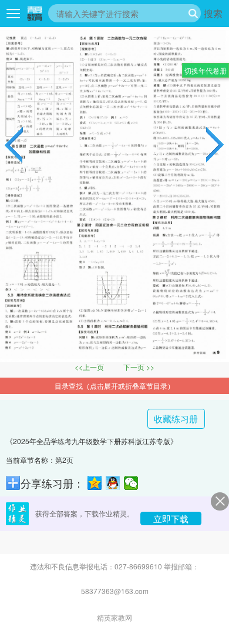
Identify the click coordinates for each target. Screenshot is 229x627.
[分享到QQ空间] (94, 483)
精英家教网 (114, 617)
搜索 (213, 12)
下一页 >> (138, 367)
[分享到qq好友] (113, 483)
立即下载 (170, 518)
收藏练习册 (176, 418)
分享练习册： (52, 483)
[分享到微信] (131, 483)
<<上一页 (90, 367)
